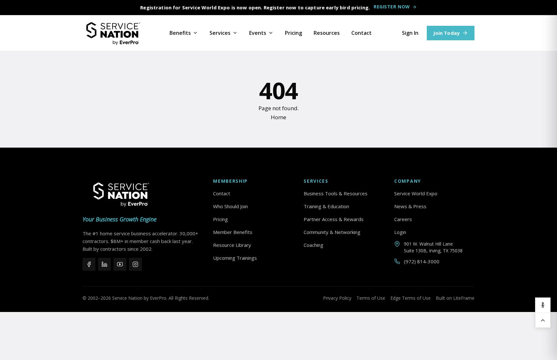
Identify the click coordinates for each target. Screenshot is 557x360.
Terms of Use (371, 298)
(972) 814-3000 (421, 261)
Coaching (313, 245)
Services (220, 32)
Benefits (180, 32)
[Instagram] (135, 264)
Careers (403, 219)
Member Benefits (232, 232)
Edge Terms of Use (410, 298)
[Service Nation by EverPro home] (113, 33)
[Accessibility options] (542, 305)
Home (278, 117)
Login (400, 232)
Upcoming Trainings (235, 258)
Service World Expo (415, 193)
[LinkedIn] (104, 264)
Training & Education (326, 206)
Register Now (392, 7)
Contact (361, 32)
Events (257, 32)
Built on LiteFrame (455, 298)
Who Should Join (230, 206)
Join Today (446, 33)
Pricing (293, 32)
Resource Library (232, 245)
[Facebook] (89, 264)
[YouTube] (119, 264)
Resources (327, 32)
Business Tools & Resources (335, 193)
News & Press (410, 206)
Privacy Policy (337, 298)
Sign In (410, 32)
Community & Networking (332, 232)
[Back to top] (542, 320)
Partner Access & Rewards (334, 219)
